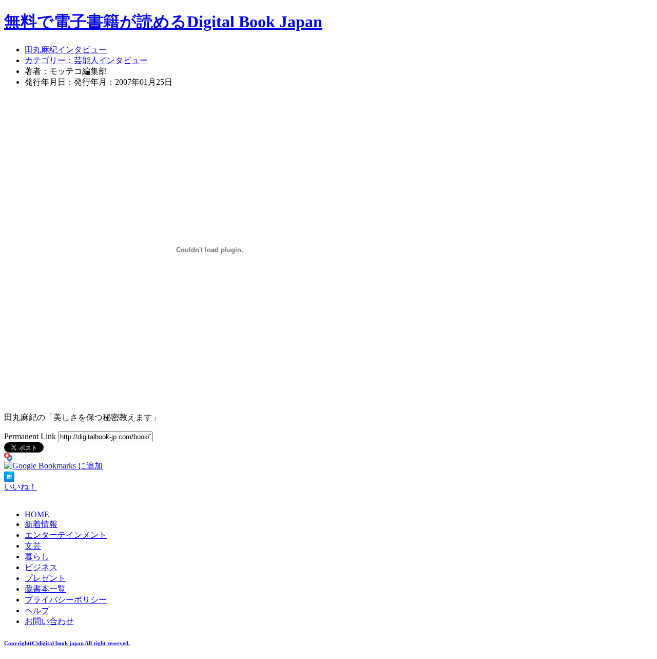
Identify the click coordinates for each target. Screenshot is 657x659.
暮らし (37, 556)
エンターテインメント (66, 535)
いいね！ (20, 486)
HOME (37, 514)
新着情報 (41, 524)
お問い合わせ (49, 621)
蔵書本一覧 (45, 589)
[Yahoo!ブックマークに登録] (8, 458)
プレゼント (45, 578)
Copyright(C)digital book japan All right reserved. (67, 643)
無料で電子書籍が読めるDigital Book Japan (163, 21)
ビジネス (41, 567)
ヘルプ (37, 610)
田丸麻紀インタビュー (66, 49)
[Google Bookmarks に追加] (53, 465)
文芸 (33, 545)
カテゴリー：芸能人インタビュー (86, 60)
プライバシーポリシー (66, 599)
